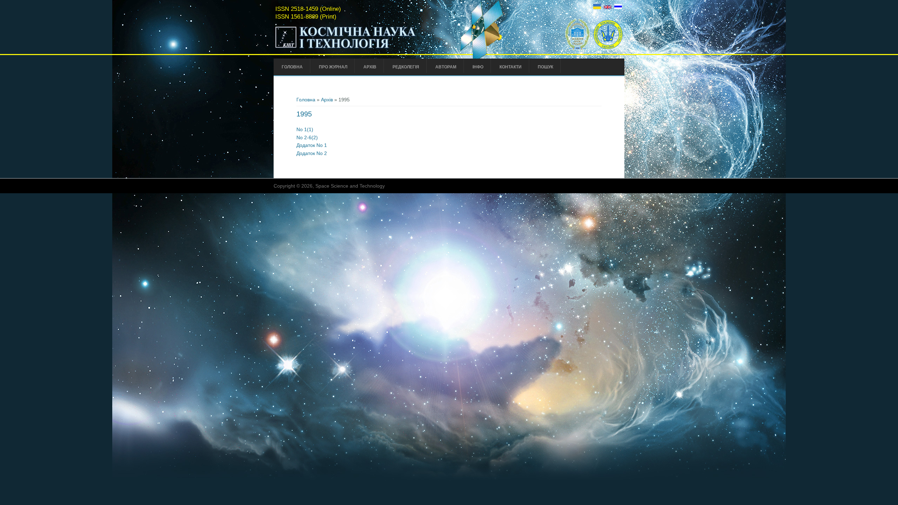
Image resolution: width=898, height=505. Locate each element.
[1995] (597, 7)
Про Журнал (333, 67)
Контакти (511, 67)
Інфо (478, 67)
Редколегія (406, 67)
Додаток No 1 (311, 145)
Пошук (545, 67)
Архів (369, 67)
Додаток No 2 (311, 153)
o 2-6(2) (309, 137)
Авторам (445, 67)
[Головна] (360, 48)
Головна (292, 67)
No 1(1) (304, 129)
